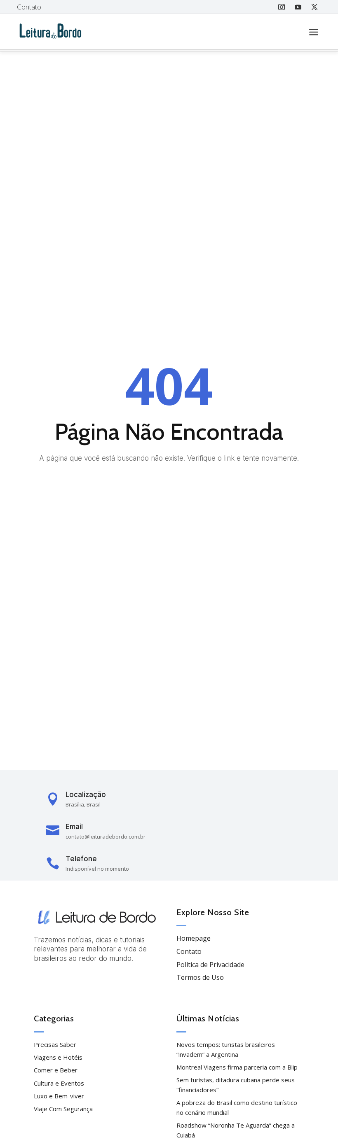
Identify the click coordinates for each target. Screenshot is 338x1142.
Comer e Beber (55, 1070)
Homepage (193, 938)
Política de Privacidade (210, 964)
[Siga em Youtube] (298, 7)
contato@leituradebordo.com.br (106, 836)
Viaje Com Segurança (63, 1109)
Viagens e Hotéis (58, 1057)
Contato (29, 7)
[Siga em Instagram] (281, 7)
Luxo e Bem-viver (59, 1096)
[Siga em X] (314, 7)
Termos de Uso (200, 977)
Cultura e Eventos (59, 1083)
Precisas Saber (55, 1044)
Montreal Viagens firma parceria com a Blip (237, 1067)
